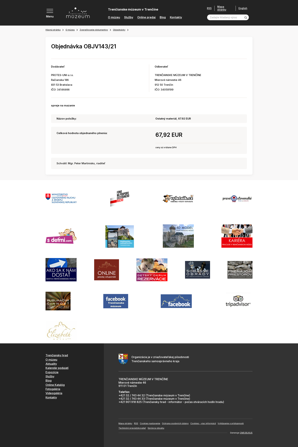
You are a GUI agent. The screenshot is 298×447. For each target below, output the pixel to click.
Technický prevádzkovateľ (132, 428)
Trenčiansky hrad (57, 355)
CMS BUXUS (246, 432)
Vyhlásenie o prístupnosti (231, 423)
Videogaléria (54, 393)
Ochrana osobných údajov (175, 423)
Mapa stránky (221, 8)
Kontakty (176, 17)
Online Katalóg (55, 385)
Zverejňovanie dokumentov (94, 29)
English (243, 8)
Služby (128, 17)
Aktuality (51, 363)
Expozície (52, 372)
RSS (209, 8)
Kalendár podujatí (57, 368)
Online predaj (146, 17)
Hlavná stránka (53, 29)
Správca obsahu (156, 428)
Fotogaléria (53, 389)
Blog (163, 17)
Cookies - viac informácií (203, 423)
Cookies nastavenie (150, 423)
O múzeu (114, 17)
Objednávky (119, 29)
